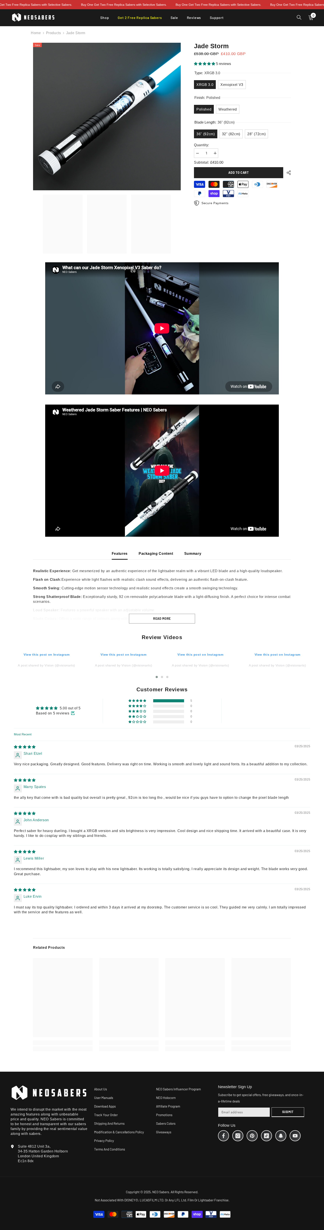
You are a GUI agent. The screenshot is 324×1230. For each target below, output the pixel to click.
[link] (63, 1042)
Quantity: (201, 145)
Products (53, 33)
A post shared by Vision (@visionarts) (46, 665)
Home (36, 33)
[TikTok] (266, 1135)
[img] (25, 747)
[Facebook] (223, 1135)
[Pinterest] (252, 1135)
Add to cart (238, 172)
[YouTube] (295, 1135)
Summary (192, 553)
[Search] (299, 17)
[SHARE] (287, 172)
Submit (288, 1112)
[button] (205, 64)
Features (120, 553)
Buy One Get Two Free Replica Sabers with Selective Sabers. (72, 4)
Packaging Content (156, 553)
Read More (162, 618)
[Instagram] (237, 1135)
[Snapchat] (280, 1135)
